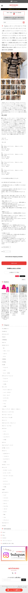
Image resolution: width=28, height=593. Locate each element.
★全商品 (4, 361)
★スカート (4, 450)
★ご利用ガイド (5, 328)
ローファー (5, 481)
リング (4, 495)
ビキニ (4, 370)
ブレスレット (6, 500)
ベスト (4, 403)
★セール (4, 342)
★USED (4, 525)
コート (4, 431)
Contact (4, 537)
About (4, 532)
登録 (23, 579)
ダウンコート (6, 434)
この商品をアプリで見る (14, 272)
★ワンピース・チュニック (7, 375)
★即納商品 (4, 339)
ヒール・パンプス (7, 472)
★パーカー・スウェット (7, 414)
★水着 (3, 364)
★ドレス (4, 442)
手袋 (4, 514)
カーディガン (6, 398)
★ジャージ (4, 420)
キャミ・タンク (6, 395)
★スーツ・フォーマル (6, 425)
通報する (23, 279)
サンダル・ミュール (7, 470)
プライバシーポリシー (7, 540)
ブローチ (5, 509)
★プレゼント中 (5, 334)
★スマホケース (5, 522)
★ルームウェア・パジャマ (7, 445)
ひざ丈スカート (6, 453)
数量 (2, 251)
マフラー (5, 511)
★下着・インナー (5, 447)
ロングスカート (6, 459)
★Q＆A (3, 336)
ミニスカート (6, 456)
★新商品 (4, 359)
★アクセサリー (5, 492)
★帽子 (3, 489)
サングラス (5, 506)
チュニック (5, 381)
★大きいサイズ (5, 345)
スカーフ (5, 503)
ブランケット (6, 520)
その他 (4, 384)
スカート (5, 353)
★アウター (4, 428)
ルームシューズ (6, 484)
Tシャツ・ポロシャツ (7, 389)
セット (4, 356)
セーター (5, 400)
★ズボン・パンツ (5, 464)
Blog (4, 535)
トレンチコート (6, 436)
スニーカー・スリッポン (8, 475)
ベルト (4, 517)
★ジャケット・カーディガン (8, 411)
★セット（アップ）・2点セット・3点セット (11, 409)
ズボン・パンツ (6, 350)
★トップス (4, 386)
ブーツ (4, 478)
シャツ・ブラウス (7, 392)
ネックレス (5, 497)
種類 (2, 247)
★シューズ (4, 467)
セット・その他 (6, 373)
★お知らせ (4, 331)
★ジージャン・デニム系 (7, 417)
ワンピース (5, 367)
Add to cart (14, 263)
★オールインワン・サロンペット (9, 422)
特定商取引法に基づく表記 (8, 543)
